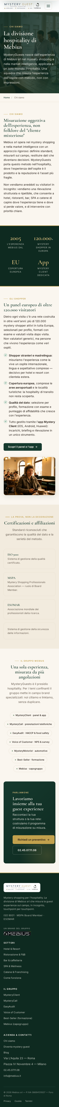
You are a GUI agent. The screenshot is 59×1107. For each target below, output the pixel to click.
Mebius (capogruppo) (16, 1024)
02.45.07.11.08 (27, 850)
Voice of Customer (14, 1012)
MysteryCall (10, 1000)
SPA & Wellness (12, 966)
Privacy (7, 1101)
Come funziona (12, 977)
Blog (6, 1052)
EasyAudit (9, 1006)
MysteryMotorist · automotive (30, 750)
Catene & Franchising (16, 972)
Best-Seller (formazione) (18, 1018)
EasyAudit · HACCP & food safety (31, 733)
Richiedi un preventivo (32, 839)
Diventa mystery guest (17, 1046)
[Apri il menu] (48, 6)
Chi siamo (9, 1040)
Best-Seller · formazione (30, 759)
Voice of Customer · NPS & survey (30, 741)
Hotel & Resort (12, 948)
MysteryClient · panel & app (31, 715)
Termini (28, 1101)
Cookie (18, 1101)
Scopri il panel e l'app (21, 446)
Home (7, 97)
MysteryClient (12, 994)
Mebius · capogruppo (31, 768)
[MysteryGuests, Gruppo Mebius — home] (22, 6)
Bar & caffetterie (13, 960)
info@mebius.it (12, 1075)
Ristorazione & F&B (14, 954)
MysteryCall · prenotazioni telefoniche (31, 724)
